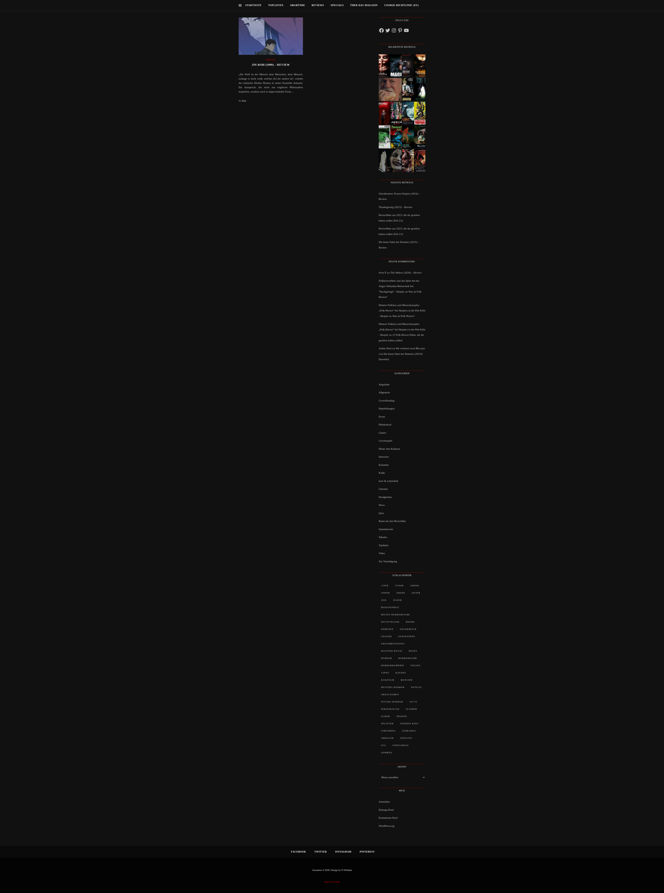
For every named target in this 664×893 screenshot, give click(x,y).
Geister (386, 636)
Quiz (381, 513)
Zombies (386, 753)
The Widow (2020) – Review (406, 272)
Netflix (416, 687)
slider (385, 716)
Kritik (270, 60)
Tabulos (383, 537)
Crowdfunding (386, 400)
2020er (397, 600)
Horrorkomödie (392, 665)
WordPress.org (386, 826)
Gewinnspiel (385, 440)
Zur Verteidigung (388, 561)
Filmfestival (385, 424)
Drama (410, 622)
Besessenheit (390, 607)
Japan (385, 673)
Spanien (401, 716)
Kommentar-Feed (388, 817)
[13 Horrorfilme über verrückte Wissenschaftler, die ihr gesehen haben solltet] (413, 89)
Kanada (400, 673)
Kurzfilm (387, 680)
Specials (337, 5)
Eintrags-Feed (386, 809)
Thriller (387, 738)
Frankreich (408, 629)
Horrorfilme (407, 658)
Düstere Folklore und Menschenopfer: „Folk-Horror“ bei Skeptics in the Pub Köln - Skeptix (402, 310)
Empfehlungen (387, 408)
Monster (407, 680)
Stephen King (409, 724)
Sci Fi (413, 702)
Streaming (388, 731)
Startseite (253, 5)
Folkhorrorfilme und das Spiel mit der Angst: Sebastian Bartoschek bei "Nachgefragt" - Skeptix (399, 286)
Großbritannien (393, 644)
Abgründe (297, 5)
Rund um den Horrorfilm (392, 521)
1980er (414, 586)
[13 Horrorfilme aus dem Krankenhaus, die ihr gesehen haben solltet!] (413, 65)
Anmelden (384, 801)
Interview (384, 456)
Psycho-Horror (392, 702)
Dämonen (387, 629)
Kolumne (384, 465)
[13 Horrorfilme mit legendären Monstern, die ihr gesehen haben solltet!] (413, 136)
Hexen (413, 651)
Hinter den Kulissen (389, 448)
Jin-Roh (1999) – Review (271, 64)
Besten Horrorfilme (395, 615)
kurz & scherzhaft (388, 481)
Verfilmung (400, 745)
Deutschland (390, 622)
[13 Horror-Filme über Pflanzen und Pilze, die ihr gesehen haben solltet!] (413, 113)
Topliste (406, 738)
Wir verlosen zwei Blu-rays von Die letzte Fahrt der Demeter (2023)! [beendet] (402, 354)
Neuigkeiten (385, 497)
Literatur (383, 489)
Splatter (387, 724)
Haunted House (391, 651)
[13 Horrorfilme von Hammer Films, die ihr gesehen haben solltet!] (390, 136)
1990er (385, 593)
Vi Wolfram (346, 870)
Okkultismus (390, 694)
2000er (400, 593)
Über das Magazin (364, 5)
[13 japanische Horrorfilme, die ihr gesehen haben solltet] (413, 160)
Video (382, 553)
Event (382, 416)
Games (382, 432)
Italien (416, 665)
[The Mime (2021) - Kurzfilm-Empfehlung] (390, 160)
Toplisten (275, 5)
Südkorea (409, 731)
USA (383, 745)
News (382, 505)
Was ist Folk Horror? (403, 316)
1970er (399, 586)
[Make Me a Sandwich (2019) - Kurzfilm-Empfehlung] (390, 89)
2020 (384, 600)
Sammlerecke (386, 529)
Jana (244, 100)
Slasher (411, 709)
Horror (386, 658)
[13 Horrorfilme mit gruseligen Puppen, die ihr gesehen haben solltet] (390, 65)
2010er (416, 593)
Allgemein (384, 392)
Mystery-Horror (393, 687)
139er (385, 586)
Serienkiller (390, 709)
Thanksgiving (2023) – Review (395, 207)
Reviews (318, 5)
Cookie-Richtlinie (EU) (401, 5)
